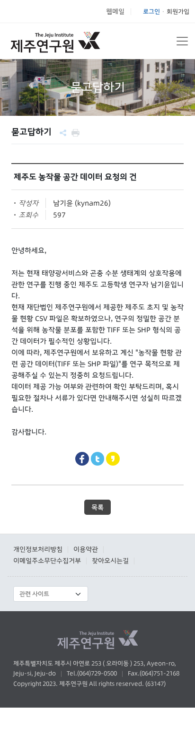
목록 (97, 507)
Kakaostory (113, 459)
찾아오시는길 (110, 560)
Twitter (98, 459)
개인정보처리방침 (37, 549)
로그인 (151, 11)
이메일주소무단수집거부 (47, 560)
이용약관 (85, 549)
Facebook (82, 459)
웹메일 (115, 11)
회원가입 (178, 11)
